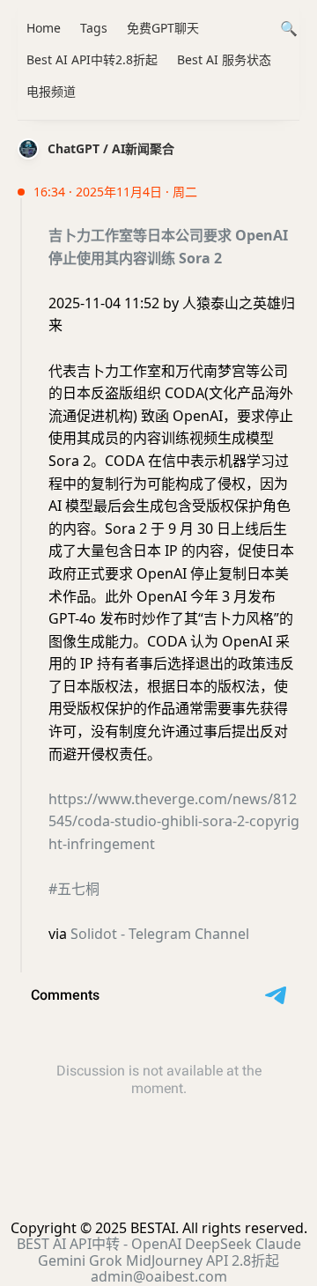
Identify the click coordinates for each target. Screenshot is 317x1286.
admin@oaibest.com (159, 1276)
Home (43, 27)
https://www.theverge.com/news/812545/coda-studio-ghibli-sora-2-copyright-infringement (173, 821)
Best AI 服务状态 (224, 59)
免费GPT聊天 (163, 27)
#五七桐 (74, 888)
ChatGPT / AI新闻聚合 (111, 148)
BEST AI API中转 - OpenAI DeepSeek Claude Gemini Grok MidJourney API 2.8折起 (159, 1251)
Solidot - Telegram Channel (159, 933)
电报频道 (51, 91)
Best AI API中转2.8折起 (92, 59)
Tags (93, 27)
